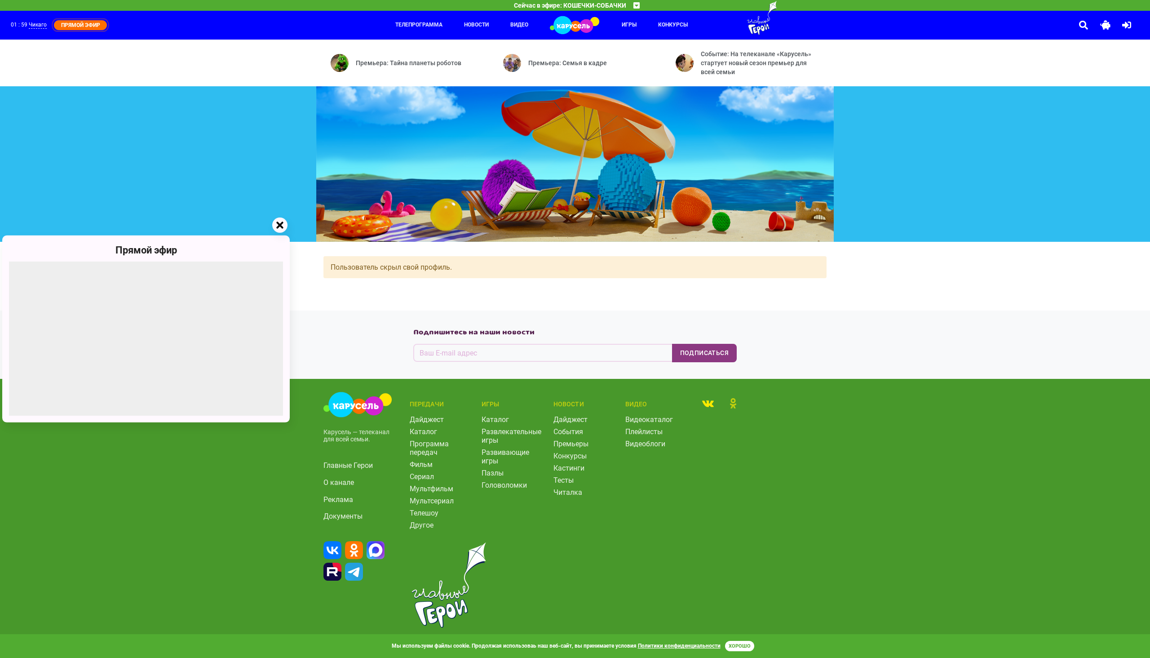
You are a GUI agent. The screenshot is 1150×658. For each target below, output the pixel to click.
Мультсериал (432, 501)
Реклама (338, 499)
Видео (519, 25)
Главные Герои (348, 465)
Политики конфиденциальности (679, 646)
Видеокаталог (649, 419)
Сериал (422, 476)
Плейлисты (644, 431)
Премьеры (570, 444)
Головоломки (504, 485)
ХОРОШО (740, 646)
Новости (476, 25)
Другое (421, 525)
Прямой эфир (146, 250)
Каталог (423, 431)
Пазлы (493, 473)
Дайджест (427, 419)
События (568, 431)
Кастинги (568, 468)
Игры (629, 25)
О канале (338, 482)
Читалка (567, 492)
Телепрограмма (418, 25)
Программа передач (429, 448)
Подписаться (704, 352)
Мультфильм (431, 489)
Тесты (563, 480)
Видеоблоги (645, 444)
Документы (343, 516)
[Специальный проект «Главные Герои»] (733, 18)
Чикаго (38, 25)
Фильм (421, 464)
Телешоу (424, 513)
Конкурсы (673, 25)
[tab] (708, 403)
